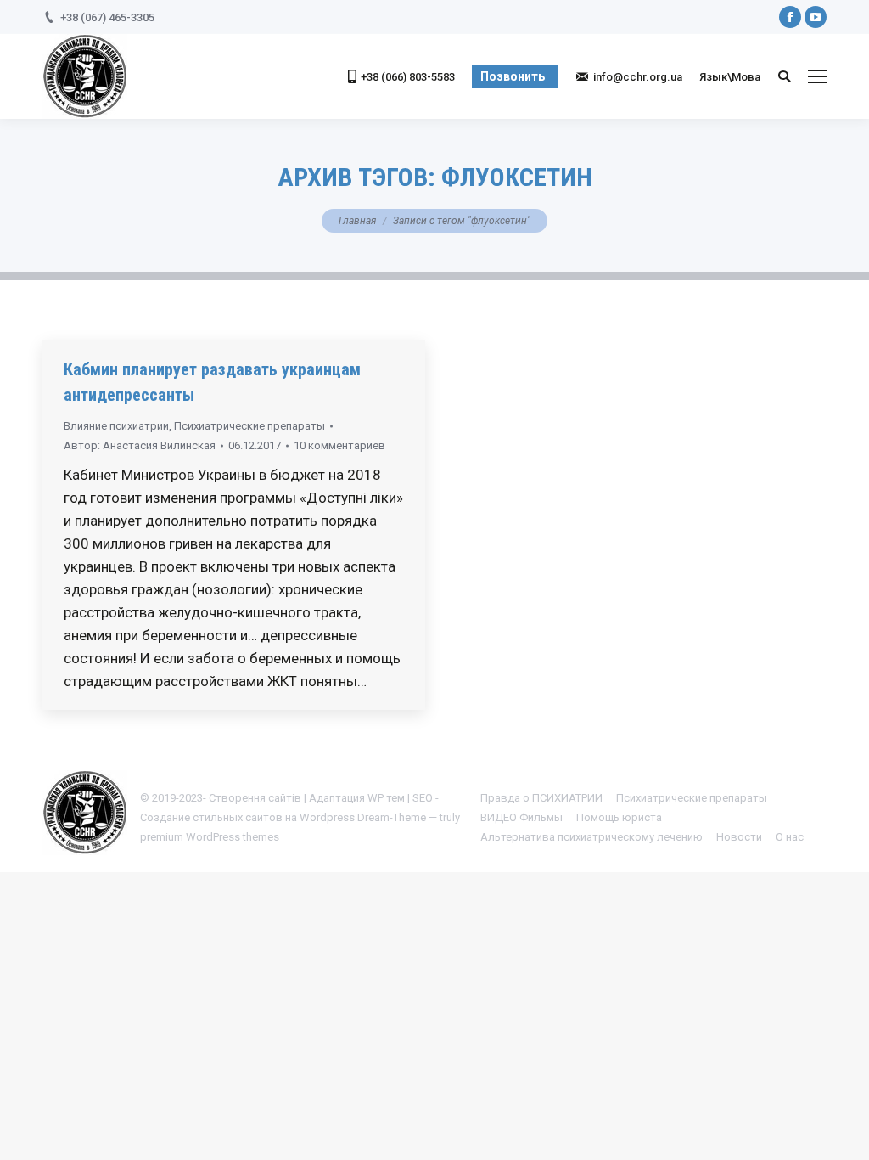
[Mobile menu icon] (817, 76)
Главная (357, 221)
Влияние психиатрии (116, 426)
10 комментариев (339, 445)
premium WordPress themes (209, 837)
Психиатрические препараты (249, 426)
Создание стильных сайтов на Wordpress (247, 817)
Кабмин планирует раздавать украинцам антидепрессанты (212, 382)
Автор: (140, 445)
